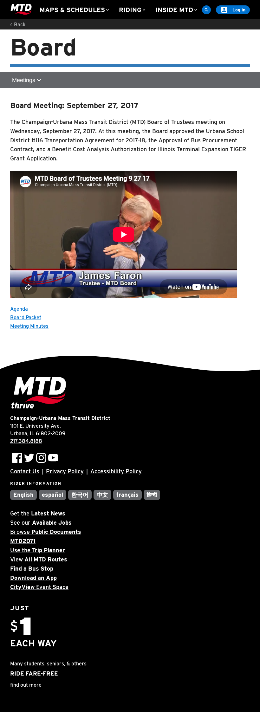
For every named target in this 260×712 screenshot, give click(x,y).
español (52, 494)
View (38, 559)
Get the (37, 513)
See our (41, 522)
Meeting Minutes (29, 326)
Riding (132, 10)
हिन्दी (152, 494)
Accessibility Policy (116, 471)
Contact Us (24, 471)
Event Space (39, 587)
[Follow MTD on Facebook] (17, 458)
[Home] (21, 9)
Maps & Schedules (75, 10)
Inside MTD (176, 10)
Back (19, 25)
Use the (37, 550)
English (23, 494)
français (127, 494)
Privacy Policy (65, 471)
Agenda (19, 309)
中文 (102, 494)
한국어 (79, 494)
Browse (45, 531)
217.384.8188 (26, 441)
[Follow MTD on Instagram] (41, 458)
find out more (26, 685)
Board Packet (25, 317)
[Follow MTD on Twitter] (29, 458)
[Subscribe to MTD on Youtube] (53, 458)
